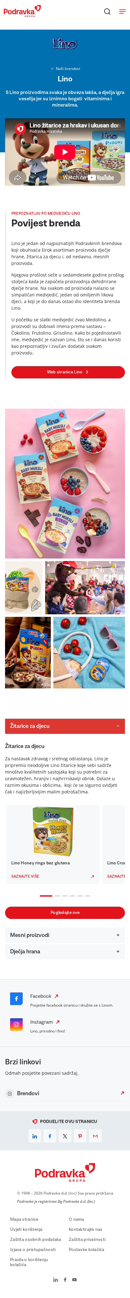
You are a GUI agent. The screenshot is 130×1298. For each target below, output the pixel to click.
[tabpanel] (53, 844)
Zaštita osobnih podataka (35, 1239)
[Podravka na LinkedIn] (55, 1280)
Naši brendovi (68, 68)
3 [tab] (63, 896)
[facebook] (50, 1136)
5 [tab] (79, 896)
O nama (76, 1219)
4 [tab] (71, 896)
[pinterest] (80, 1136)
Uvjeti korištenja (26, 1229)
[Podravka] (22, 15)
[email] (95, 1136)
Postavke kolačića (86, 1250)
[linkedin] (34, 1136)
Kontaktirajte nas (86, 1229)
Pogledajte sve (65, 912)
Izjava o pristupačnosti (33, 1250)
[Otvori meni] (122, 11)
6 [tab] (86, 896)
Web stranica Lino (65, 372)
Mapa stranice (24, 1219)
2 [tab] (56, 896)
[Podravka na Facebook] (65, 1280)
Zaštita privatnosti (87, 1239)
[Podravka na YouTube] (74, 1280)
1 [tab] (41, 896)
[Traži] (107, 11)
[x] (65, 1136)
